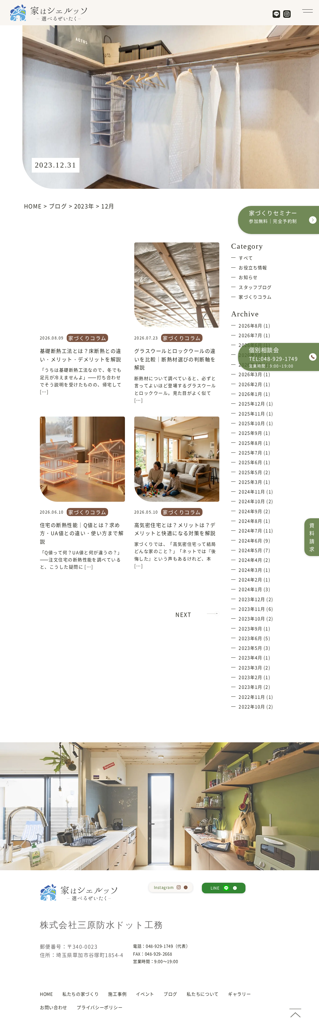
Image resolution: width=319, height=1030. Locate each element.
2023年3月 (250, 667)
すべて (246, 258)
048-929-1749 (159, 946)
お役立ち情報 (253, 267)
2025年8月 (250, 443)
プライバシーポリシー (99, 1007)
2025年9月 (250, 433)
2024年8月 (250, 521)
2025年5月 (250, 472)
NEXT (183, 614)
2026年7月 (250, 335)
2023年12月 (252, 599)
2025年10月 (252, 423)
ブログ (170, 994)
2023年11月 (252, 609)
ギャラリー (239, 994)
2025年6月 (250, 462)
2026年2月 (250, 384)
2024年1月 (250, 589)
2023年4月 (250, 657)
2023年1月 (250, 687)
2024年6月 (250, 540)
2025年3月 (250, 482)
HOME (46, 994)
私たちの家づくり (80, 994)
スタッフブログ (255, 287)
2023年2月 (250, 677)
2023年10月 (252, 618)
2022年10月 (252, 706)
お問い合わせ (53, 1007)
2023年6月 (250, 638)
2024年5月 (250, 550)
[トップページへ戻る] (295, 1013)
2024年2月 (250, 579)
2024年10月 (252, 501)
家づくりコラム (87, 337)
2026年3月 (250, 374)
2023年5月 (250, 648)
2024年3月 (250, 570)
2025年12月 (252, 403)
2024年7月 (250, 530)
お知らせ (248, 277)
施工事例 (117, 994)
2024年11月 (252, 491)
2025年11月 (252, 413)
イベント (145, 994)
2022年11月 (252, 697)
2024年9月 (250, 511)
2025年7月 (250, 452)
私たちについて (203, 994)
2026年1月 (250, 394)
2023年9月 (250, 628)
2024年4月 (250, 560)
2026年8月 (250, 325)
